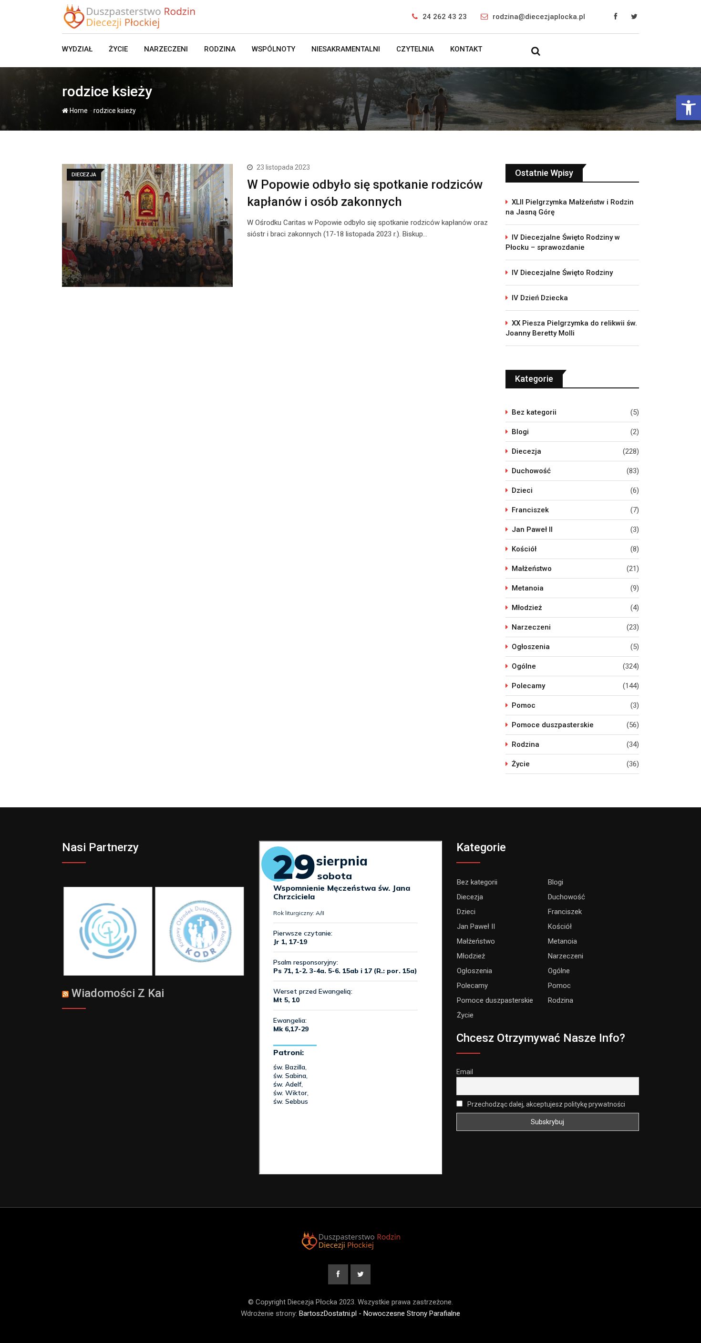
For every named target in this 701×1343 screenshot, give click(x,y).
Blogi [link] (520, 431)
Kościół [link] (524, 549)
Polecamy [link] (528, 686)
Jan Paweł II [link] (532, 529)
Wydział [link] (77, 49)
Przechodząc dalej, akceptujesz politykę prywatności (545, 1104)
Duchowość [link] (531, 471)
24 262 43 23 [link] (445, 16)
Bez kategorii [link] (534, 412)
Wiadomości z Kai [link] (118, 993)
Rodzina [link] (220, 49)
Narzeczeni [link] (166, 49)
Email (464, 1072)
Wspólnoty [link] (273, 49)
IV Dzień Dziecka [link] (540, 298)
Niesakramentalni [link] (345, 49)
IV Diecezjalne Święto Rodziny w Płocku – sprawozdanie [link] (562, 242)
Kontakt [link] (466, 49)
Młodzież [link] (527, 607)
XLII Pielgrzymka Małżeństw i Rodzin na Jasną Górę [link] (569, 207)
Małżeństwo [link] (532, 568)
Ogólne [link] (524, 666)
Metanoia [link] (528, 588)
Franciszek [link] (530, 510)
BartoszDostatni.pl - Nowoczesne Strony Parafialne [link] (379, 1313)
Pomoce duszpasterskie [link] (553, 725)
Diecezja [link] (526, 451)
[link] (688, 107)
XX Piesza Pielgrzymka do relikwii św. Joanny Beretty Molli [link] (571, 328)
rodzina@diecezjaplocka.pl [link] (539, 16)
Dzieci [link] (522, 490)
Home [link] (78, 110)
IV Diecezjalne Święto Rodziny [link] (562, 272)
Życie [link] (118, 49)
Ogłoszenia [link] (531, 646)
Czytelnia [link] (415, 49)
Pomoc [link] (524, 705)
